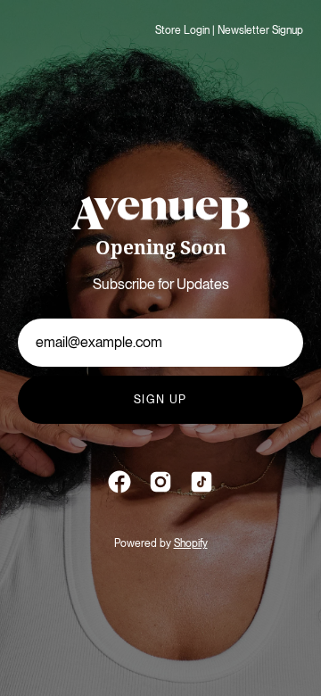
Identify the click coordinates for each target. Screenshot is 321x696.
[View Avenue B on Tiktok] (201, 481)
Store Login (182, 30)
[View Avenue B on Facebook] (119, 481)
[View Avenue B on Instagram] (160, 481)
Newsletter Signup (260, 30)
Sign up (160, 399)
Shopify (191, 543)
